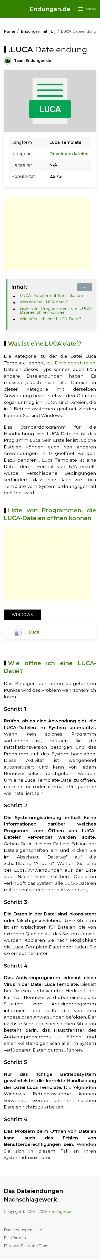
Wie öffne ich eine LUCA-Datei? (50, 318)
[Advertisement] (47, 234)
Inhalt (19, 287)
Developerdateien (68, 153)
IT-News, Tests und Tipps (26, 1246)
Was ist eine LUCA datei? (44, 301)
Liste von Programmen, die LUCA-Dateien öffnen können (56, 310)
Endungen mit (38, 31)
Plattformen (15, 1238)
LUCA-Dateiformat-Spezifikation (51, 295)
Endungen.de (50, 9)
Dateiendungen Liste (23, 1230)
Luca (33, 632)
